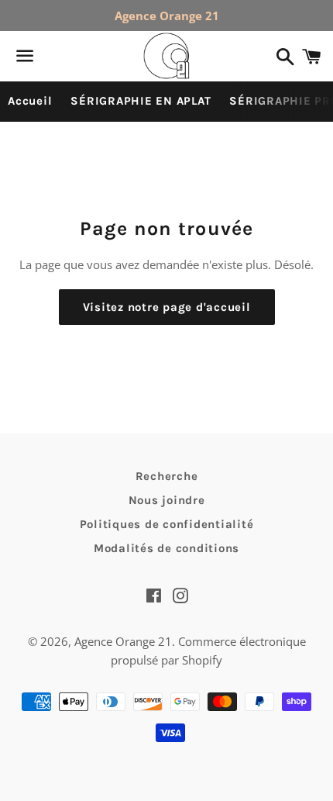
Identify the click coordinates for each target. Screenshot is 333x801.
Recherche (167, 476)
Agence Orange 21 (123, 641)
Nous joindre (167, 500)
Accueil (30, 101)
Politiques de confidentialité (167, 524)
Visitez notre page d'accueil (167, 307)
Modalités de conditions (166, 548)
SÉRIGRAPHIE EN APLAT (140, 101)
